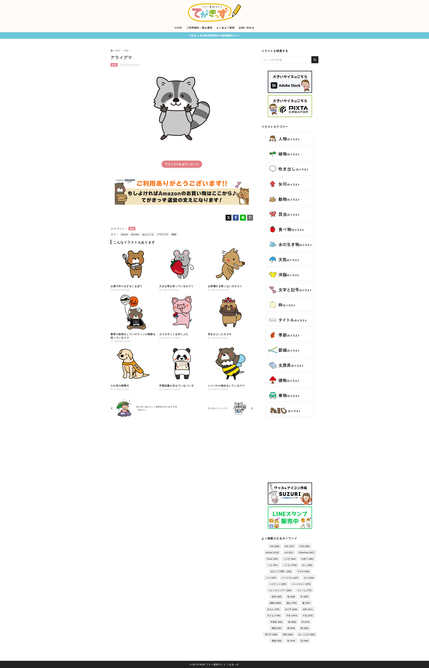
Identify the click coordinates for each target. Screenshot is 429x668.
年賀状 (276, 621)
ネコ (309, 577)
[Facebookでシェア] (236, 218)
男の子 (271, 634)
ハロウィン (278, 583)
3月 (274, 546)
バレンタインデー (279, 590)
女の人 (273, 609)
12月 (304, 546)
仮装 (277, 596)
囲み (292, 602)
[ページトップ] (421, 660)
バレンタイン (301, 583)
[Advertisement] (289, 451)
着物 (277, 640)
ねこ (307, 565)
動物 (126, 50)
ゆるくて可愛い (281, 571)
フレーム (304, 590)
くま (273, 565)
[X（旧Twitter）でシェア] (228, 218)
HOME (117, 50)
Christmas (306, 552)
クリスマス (290, 577)
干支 (308, 615)
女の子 (291, 609)
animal (124, 234)
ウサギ (303, 571)
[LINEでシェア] (243, 218)
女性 (308, 609)
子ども (273, 615)
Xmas (272, 558)
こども (290, 565)
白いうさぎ (306, 634)
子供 (291, 615)
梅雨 (277, 628)
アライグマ (172, 164)
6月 (289, 546)
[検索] (314, 59)
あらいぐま (148, 234)
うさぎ (290, 558)
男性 (288, 634)
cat (289, 552)
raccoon (135, 234)
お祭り (307, 558)
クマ (271, 577)
